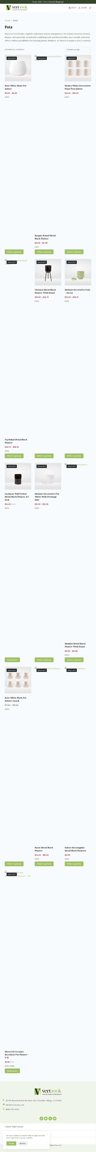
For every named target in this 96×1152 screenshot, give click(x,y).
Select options (14, 252)
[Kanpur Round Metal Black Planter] (48, 143)
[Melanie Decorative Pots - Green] (78, 272)
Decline (22, 1143)
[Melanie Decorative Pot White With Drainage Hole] (48, 476)
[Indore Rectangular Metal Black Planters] (78, 755)
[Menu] (90, 8)
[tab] (48, 1126)
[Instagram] (50, 1118)
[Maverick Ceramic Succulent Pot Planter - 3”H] (18, 959)
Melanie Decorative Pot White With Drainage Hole (47, 497)
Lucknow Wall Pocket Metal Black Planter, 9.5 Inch (17, 497)
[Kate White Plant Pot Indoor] (18, 68)
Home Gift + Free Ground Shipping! (48, 2)
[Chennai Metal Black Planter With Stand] (48, 272)
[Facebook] (54, 1118)
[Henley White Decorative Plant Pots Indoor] (78, 68)
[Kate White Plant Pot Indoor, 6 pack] (18, 680)
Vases (12, 1066)
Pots (7, 97)
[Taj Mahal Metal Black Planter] (18, 347)
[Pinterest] (46, 1118)
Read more (12, 660)
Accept (11, 1143)
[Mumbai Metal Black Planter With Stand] (78, 551)
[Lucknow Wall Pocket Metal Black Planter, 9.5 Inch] (18, 476)
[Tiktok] (41, 1118)
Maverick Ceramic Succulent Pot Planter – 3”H (17, 1054)
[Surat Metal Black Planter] (48, 755)
